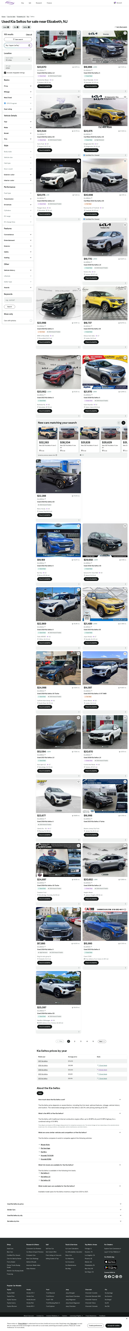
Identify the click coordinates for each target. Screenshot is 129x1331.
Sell (30, 3)
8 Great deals (102, 1070)
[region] (64, 1324)
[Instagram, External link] (116, 1276)
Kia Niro (44, 1152)
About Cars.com (29, 1316)
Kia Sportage (45, 1148)
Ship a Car (68, 1255)
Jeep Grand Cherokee (73, 1296)
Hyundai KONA (46, 1159)
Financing (10, 1274)
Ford (47, 1289)
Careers (64, 1316)
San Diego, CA (89, 1272)
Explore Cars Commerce (112, 1248)
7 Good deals (102, 1078)
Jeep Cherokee (70, 1306)
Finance (49, 3)
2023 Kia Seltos (43, 1074)
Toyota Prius (10, 1296)
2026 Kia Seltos (43, 1065)
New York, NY (89, 1268)
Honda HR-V (30, 1306)
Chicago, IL (88, 1248)
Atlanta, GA (88, 1262)
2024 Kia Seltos (43, 1070)
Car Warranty (69, 1258)
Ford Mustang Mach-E (53, 1303)
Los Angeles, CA (90, 1255)
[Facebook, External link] (109, 1276)
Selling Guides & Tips (52, 1258)
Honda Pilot (30, 1303)
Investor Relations (52, 1316)
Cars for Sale (11, 16)
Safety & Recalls (31, 1262)
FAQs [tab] (40, 1093)
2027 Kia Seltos (43, 1061)
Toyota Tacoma (11, 1299)
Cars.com (73, 1323)
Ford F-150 (49, 1299)
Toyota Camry (11, 1303)
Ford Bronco (50, 1296)
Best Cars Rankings (32, 1258)
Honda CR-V (30, 1293)
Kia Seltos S (45, 1173)
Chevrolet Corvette (91, 1293)
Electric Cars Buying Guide (15, 1271)
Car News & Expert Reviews (34, 1252)
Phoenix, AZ (88, 1258)
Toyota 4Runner (12, 1306)
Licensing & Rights (75, 1316)
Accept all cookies (114, 1325)
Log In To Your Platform (111, 1252)
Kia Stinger (108, 1299)
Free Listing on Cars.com (53, 1255)
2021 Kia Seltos (42, 1078)
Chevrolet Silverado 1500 (93, 1296)
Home (3, 16)
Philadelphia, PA (90, 1265)
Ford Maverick (50, 1293)
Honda (29, 1289)
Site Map (68, 1268)
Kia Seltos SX (45, 1180)
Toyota (9, 1289)
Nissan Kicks (45, 1145)
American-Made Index (33, 1265)
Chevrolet (88, 1289)
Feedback (102, 1316)
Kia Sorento (108, 1296)
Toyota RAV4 (11, 1293)
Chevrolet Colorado (91, 1306)
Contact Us (40, 1316)
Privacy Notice (22, 1323)
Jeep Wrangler (70, 1293)
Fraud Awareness (91, 1316)
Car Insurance (69, 1262)
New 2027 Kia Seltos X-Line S (47, 445)
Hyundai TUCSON (47, 1155)
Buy (22, 3)
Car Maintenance (70, 1265)
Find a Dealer (11, 1262)
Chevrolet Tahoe (90, 1303)
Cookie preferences (95, 1325)
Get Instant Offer (51, 1252)
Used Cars (10, 1248)
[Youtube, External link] (113, 1276)
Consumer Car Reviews (33, 1248)
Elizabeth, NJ (21, 16)
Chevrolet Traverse (91, 1299)
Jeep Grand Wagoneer (73, 1303)
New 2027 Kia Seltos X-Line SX (68, 446)
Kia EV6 (107, 1306)
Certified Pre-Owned (13, 1255)
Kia (28, 16)
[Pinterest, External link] (120, 1276)
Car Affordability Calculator (73, 1252)
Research (39, 3)
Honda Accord (31, 1299)
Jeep (67, 1289)
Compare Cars (30, 1255)
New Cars (10, 1252)
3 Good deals (102, 1065)
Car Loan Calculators (71, 1248)
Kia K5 (107, 1303)
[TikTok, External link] (105, 1276)
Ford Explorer (50, 1306)
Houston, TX (88, 1252)
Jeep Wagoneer (71, 1299)
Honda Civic (30, 1296)
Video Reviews (30, 1268)
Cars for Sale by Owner (14, 1258)
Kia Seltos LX (45, 1177)
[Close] (127, 1318)
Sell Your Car (50, 1248)
